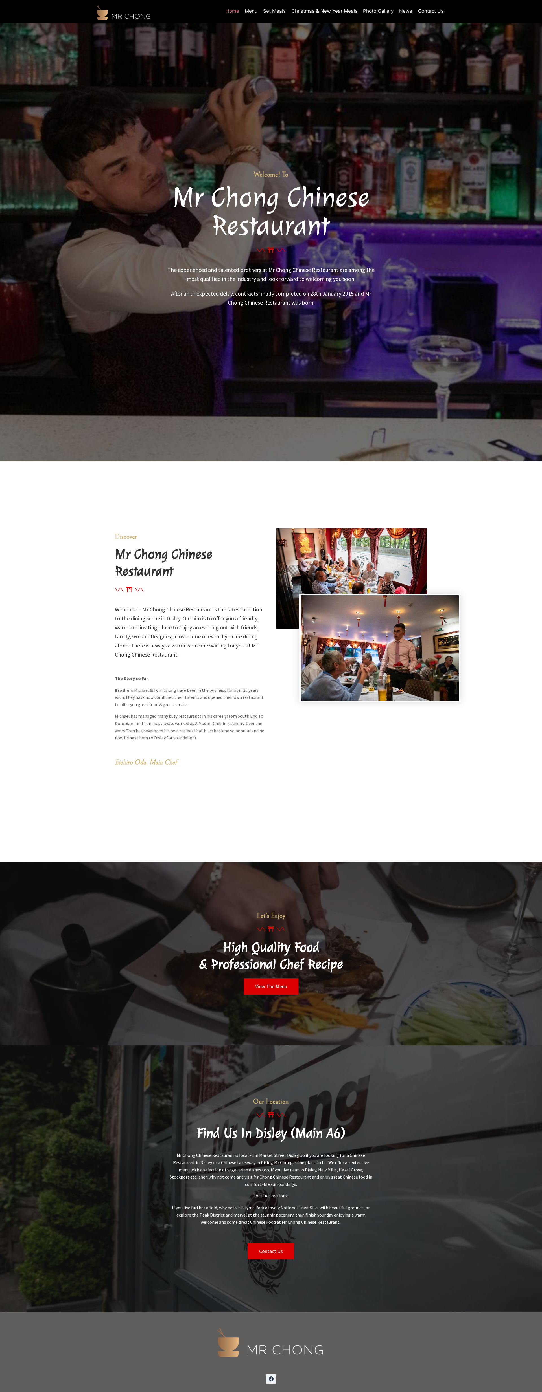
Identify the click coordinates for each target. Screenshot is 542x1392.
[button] (271, 986)
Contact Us (430, 11)
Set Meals (274, 11)
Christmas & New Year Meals (324, 11)
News (405, 11)
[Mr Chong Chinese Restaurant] (124, 11)
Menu (251, 11)
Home (232, 11)
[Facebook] (271, 1379)
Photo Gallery (378, 11)
